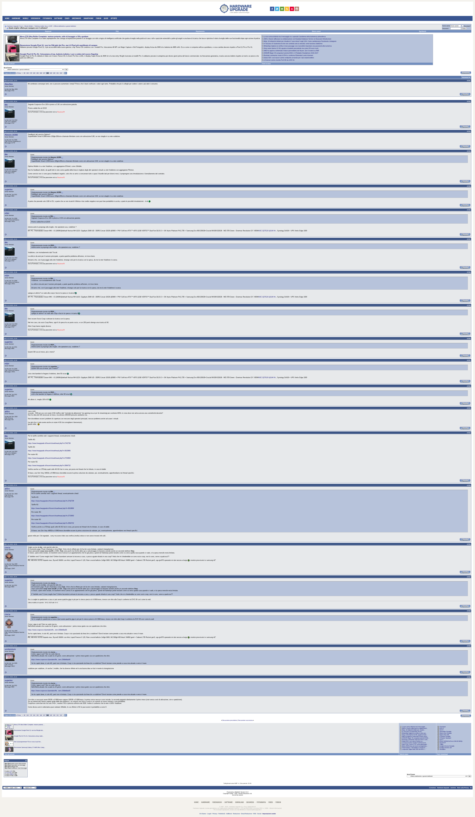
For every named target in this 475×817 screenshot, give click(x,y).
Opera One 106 (444, 735)
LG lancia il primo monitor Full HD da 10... (414, 743)
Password (445, 28)
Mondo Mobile (28, 26)
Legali (209, 813)
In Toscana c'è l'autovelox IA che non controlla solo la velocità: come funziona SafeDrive (293, 44)
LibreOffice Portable (445, 731)
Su (471, 787)
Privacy (215, 813)
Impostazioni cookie (269, 813)
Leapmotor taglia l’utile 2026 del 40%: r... (414, 749)
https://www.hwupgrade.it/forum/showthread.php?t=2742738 (49, 443)
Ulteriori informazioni (275, 808)
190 (54, 73)
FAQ (117, 31)
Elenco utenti (316, 31)
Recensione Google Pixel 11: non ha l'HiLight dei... (29, 730)
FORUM (98, 18)
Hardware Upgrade (443, 787)
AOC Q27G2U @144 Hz (267, 231)
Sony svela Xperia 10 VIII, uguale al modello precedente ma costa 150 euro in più (291, 48)
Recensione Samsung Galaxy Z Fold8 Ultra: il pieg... (29, 747)
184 (34, 73)
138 (27, 73)
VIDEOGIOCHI (35, 18)
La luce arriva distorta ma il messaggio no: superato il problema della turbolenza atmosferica (295, 36)
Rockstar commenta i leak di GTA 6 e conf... (415, 739)
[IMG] (11, 774)
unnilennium (10, 649)
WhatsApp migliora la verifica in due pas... (414, 733)
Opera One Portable (445, 733)
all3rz (7, 411)
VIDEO (270, 802)
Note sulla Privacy (463, 787)
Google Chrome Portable (446, 746)
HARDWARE (16, 18)
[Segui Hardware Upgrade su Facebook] (272, 9)
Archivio (453, 787)
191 (57, 73)
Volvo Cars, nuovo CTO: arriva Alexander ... (415, 744)
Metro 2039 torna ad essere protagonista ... (415, 746)
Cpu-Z (441, 739)
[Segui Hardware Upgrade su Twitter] (277, 9)
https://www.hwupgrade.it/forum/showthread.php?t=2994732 (49, 465)
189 (51, 73)
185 (37, 73)
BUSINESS (250, 802)
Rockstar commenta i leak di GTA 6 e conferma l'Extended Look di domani (288, 55)
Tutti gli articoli (9, 63)
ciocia (7, 547)
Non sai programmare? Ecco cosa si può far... (28, 741)
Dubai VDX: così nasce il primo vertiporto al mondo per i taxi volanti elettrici (289, 58)
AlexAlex (9, 84)
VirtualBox (442, 749)
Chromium (442, 726)
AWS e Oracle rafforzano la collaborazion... (415, 728)
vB (11, 771)
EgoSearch (422, 31)
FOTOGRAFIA (47, 18)
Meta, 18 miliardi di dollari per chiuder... (413, 730)
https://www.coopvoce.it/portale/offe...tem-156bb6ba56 (47, 630)
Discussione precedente (229, 720)
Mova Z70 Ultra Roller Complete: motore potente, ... (29, 724)
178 (31, 73)
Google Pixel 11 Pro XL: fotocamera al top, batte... (29, 736)
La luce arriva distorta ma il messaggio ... (414, 726)
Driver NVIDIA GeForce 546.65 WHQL (451, 741)
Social (259, 813)
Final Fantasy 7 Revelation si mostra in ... (414, 747)
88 (24, 73)
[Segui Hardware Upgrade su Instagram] (297, 9)
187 (44, 73)
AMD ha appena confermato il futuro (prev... (415, 736)
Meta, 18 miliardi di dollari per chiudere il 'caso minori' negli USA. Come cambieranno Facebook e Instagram (300, 41)
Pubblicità (221, 813)
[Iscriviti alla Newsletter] (282, 9)
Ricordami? (467, 26)
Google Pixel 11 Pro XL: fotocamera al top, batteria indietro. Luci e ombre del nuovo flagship (59, 54)
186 (41, 73)
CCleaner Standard (445, 738)
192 (61, 73)
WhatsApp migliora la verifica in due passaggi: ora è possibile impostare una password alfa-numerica (298, 46)
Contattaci (432, 787)
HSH (7, 213)
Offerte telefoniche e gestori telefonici (65, 26)
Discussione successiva (245, 720)
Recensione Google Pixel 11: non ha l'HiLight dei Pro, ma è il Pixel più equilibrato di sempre (58, 45)
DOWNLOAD (239, 802)
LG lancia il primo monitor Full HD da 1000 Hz (279, 60)
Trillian (441, 744)
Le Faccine (8, 772)
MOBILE (25, 18)
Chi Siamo (202, 813)
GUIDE (106, 18)
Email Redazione (246, 813)
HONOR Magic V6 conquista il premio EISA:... (415, 738)
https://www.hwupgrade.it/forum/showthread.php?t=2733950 (49, 458)
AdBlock (229, 813)
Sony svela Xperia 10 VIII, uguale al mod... (414, 735)
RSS (254, 813)
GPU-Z (441, 728)
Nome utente (446, 26)
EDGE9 (67, 18)
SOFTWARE (58, 18)
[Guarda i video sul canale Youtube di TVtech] (292, 9)
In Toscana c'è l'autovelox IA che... (412, 731)
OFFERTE (114, 18)
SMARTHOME (88, 18)
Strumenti (465, 77)
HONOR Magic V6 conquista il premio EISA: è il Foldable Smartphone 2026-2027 (291, 53)
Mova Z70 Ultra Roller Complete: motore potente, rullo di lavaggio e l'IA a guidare (54, 36)
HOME (7, 18)
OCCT (441, 730)
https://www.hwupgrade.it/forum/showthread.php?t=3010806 (49, 451)
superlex (9, 189)
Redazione (236, 813)
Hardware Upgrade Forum (15, 26)
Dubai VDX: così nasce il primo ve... (413, 741)
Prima (18, 73)
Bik (6, 105)
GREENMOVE (76, 18)
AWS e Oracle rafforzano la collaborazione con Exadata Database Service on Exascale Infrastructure (297, 39)
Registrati (48, 31)
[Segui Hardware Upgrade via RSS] (287, 9)
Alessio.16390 (11, 135)
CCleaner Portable (445, 736)
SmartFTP (442, 743)
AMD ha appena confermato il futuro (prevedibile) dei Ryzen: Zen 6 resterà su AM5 (291, 51)
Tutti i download (442, 754)
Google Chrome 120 (445, 747)
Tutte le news (266, 63)
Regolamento (200, 31)
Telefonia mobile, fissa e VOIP (43, 26)
